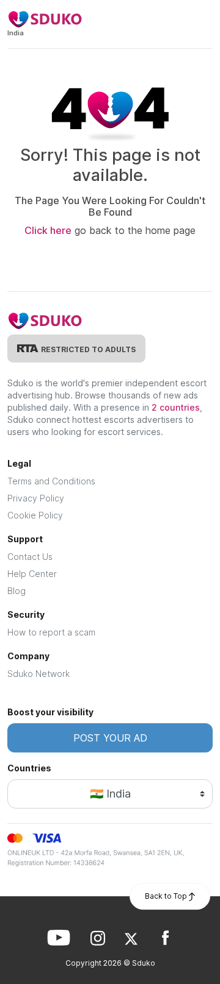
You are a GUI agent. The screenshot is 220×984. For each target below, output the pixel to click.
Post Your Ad (110, 738)
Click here (48, 230)
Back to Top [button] (167, 896)
